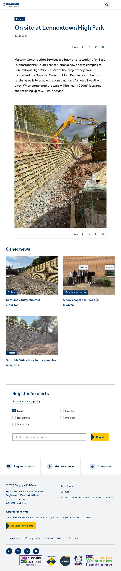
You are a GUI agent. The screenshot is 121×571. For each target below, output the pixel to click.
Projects (70, 418)
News (20, 411)
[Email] (103, 47)
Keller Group (67, 486)
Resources (23, 418)
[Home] (11, 5)
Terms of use (13, 538)
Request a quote (24, 466)
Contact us (104, 466)
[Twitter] (89, 47)
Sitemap (73, 538)
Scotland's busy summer (23, 300)
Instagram (27, 551)
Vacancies (23, 425)
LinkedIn (9, 551)
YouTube (36, 551)
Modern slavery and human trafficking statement (87, 497)
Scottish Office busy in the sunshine (31, 361)
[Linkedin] (96, 47)
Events (69, 411)
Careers (64, 491)
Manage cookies (54, 538)
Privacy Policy (32, 538)
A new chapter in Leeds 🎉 (81, 300)
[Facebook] (82, 47)
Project (11, 292)
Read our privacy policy (26, 401)
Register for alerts (22, 525)
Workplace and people (75, 292)
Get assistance (64, 466)
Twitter (18, 551)
